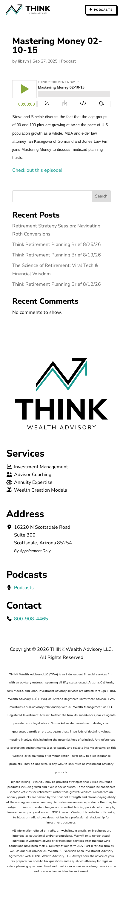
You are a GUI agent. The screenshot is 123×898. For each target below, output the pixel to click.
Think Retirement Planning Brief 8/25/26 (56, 244)
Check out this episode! (37, 170)
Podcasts (103, 9)
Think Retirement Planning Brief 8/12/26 (56, 284)
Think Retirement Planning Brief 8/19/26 (56, 255)
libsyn (23, 61)
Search (101, 196)
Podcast (68, 61)
